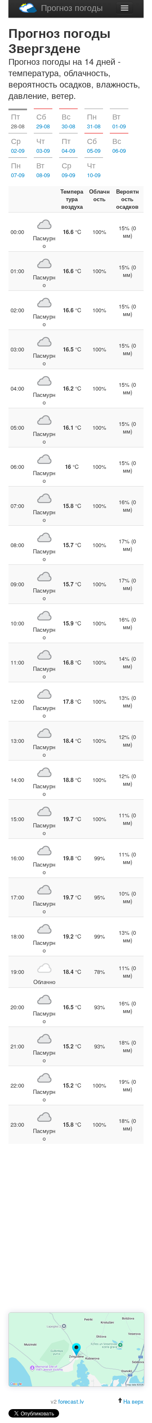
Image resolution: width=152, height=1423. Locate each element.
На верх (133, 1401)
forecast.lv (71, 1401)
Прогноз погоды (72, 7)
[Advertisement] (76, 1229)
